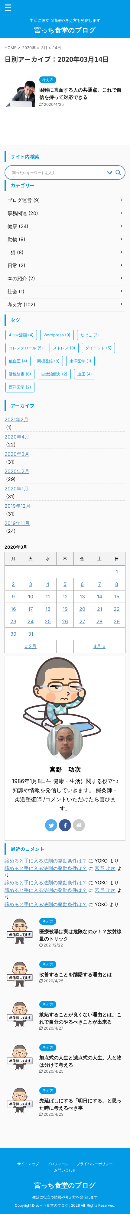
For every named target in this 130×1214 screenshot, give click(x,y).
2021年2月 (16, 419)
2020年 (29, 47)
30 (13, 634)
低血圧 (18, 360)
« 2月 (30, 646)
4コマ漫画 (21, 334)
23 (13, 621)
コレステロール (26, 347)
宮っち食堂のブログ (65, 30)
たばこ (89, 334)
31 (30, 634)
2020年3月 (17, 454)
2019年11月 (17, 523)
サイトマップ (28, 1164)
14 (99, 597)
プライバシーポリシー (94, 1164)
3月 (44, 47)
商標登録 (48, 360)
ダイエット (98, 347)
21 (99, 609)
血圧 (84, 374)
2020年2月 (17, 471)
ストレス (64, 347)
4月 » (99, 646)
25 (48, 621)
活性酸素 (20, 374)
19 (65, 609)
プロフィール (58, 1164)
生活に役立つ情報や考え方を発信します (65, 1197)
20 (82, 609)
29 (117, 621)
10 (30, 597)
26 (65, 621)
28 (99, 621)
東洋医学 (80, 360)
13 (82, 597)
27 (82, 621)
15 (116, 597)
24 (31, 621)
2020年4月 (17, 437)
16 (13, 609)
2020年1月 (16, 489)
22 (117, 609)
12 (65, 597)
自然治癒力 (54, 374)
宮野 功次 (105, 868)
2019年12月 (18, 506)
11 (48, 597)
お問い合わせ (65, 1170)
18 (47, 609)
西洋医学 (20, 387)
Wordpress (57, 334)
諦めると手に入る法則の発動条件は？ (46, 861)
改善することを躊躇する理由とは (75, 974)
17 (30, 609)
